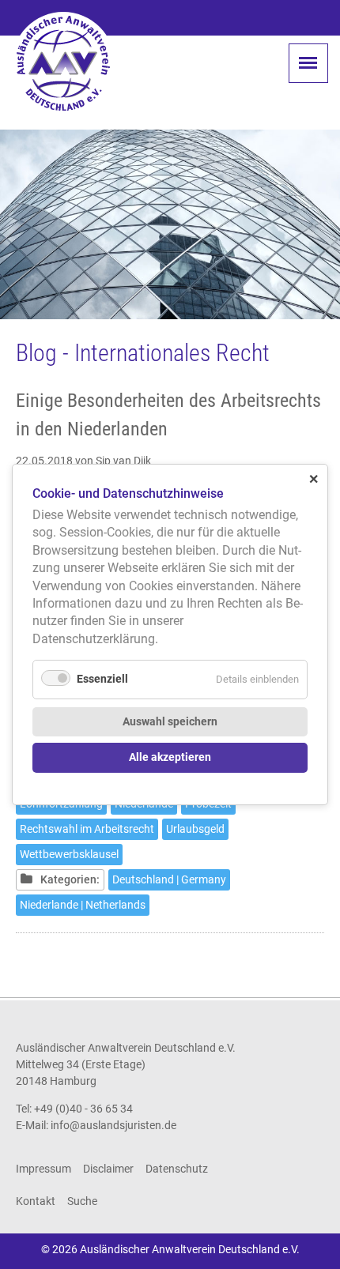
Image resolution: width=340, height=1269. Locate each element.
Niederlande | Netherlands (82, 904)
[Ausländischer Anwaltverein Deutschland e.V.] (63, 63)
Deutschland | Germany (169, 879)
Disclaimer (108, 1168)
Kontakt (35, 1201)
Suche (82, 1201)
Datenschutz (176, 1168)
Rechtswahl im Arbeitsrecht (87, 829)
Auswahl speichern (170, 722)
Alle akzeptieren (170, 757)
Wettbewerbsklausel (69, 854)
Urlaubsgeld (195, 829)
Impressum (43, 1168)
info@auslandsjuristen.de (113, 1125)
